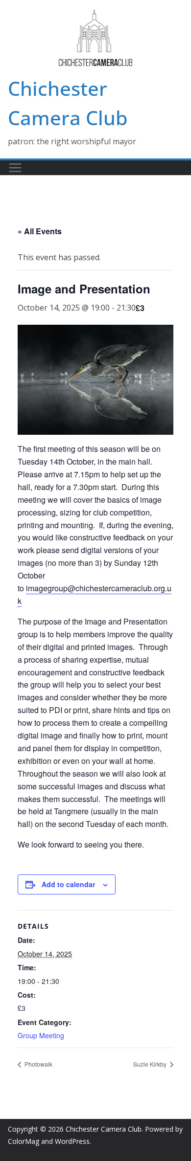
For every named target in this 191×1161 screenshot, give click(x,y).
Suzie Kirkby (150, 1064)
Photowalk (37, 1064)
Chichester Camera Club (104, 1129)
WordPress (72, 1141)
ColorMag (23, 1141)
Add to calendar (68, 884)
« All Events (40, 231)
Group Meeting (41, 1035)
